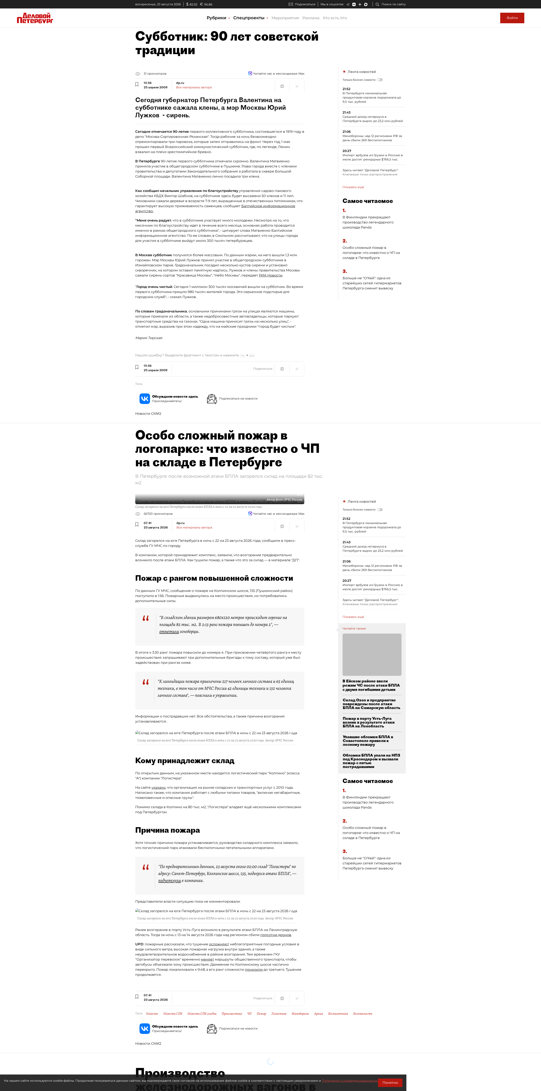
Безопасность (362, 1013)
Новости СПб (172, 1013)
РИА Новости (270, 275)
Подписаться (305, 4)
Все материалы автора (194, 87)
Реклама (311, 18)
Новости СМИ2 (148, 414)
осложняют (219, 944)
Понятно (390, 1083)
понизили (254, 970)
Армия (318, 1013)
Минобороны (300, 1013)
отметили (169, 631)
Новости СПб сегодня (201, 1013)
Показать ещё (353, 187)
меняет (207, 959)
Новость (152, 1013)
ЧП (249, 1013)
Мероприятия (285, 18)
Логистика (278, 1013)
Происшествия (232, 1013)
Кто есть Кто (335, 18)
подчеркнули (169, 880)
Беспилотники (338, 1013)
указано (158, 788)
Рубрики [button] (217, 17)
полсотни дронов (275, 935)
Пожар (261, 1013)
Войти (512, 18)
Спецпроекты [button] (249, 17)
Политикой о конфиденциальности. (350, 1081)
